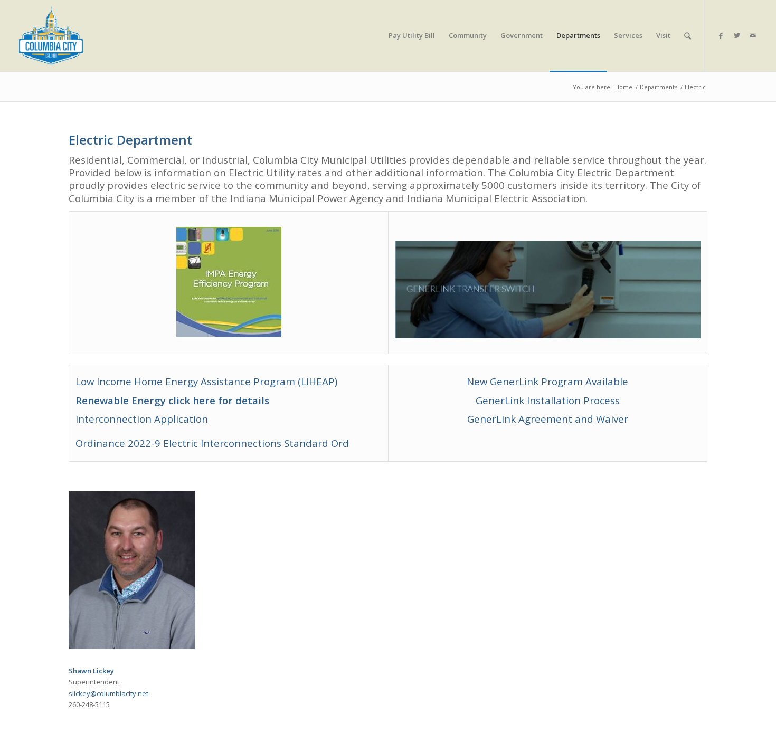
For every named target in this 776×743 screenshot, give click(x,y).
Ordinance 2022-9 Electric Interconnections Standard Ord (212, 443)
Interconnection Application (141, 418)
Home (623, 87)
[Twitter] (737, 35)
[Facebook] (721, 35)
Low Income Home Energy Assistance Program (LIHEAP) (206, 381)
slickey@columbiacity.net (108, 693)
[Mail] (753, 35)
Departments (658, 87)
